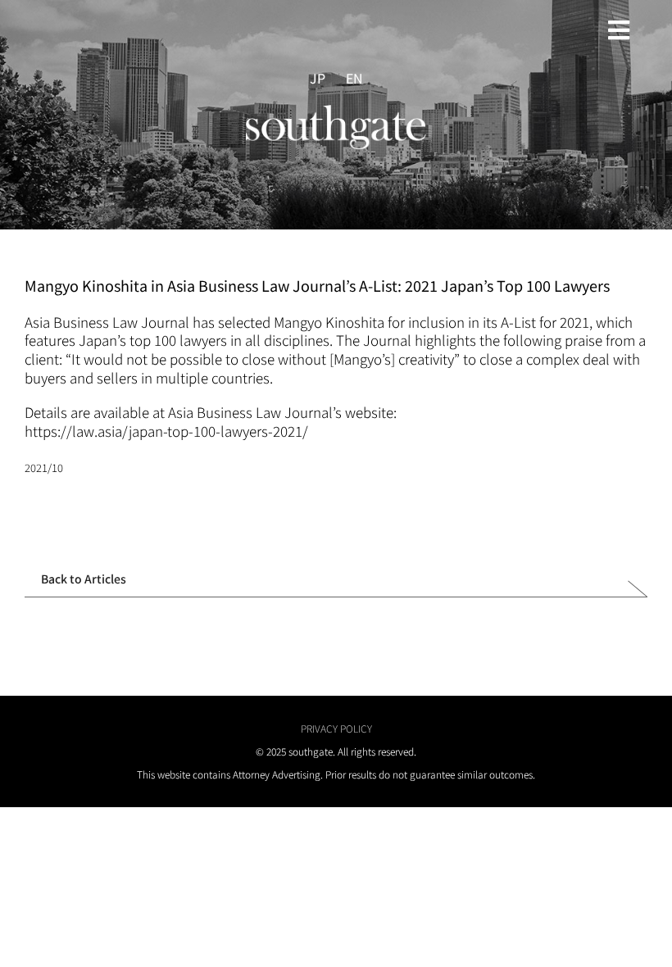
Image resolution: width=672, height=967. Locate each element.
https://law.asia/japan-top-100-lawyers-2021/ (166, 430)
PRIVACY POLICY (336, 728)
